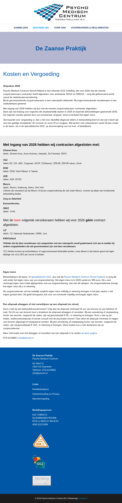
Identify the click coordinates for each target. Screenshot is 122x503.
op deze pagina (89, 333)
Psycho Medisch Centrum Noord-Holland (84, 277)
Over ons (60, 27)
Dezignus (83, 498)
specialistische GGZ (41, 277)
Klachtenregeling (40, 398)
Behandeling (41, 27)
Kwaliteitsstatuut (40, 389)
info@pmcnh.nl (26, 338)
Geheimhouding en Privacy (46, 394)
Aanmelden (21, 27)
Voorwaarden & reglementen (89, 27)
